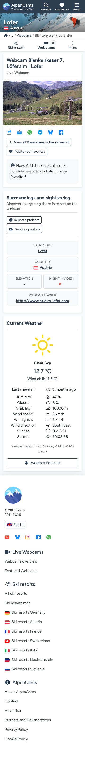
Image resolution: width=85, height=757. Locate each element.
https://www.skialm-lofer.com (42, 301)
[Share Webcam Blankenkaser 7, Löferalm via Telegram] (40, 132)
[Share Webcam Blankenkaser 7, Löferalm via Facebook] (61, 132)
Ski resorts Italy (24, 650)
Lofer (42, 251)
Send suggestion (27, 229)
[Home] (6, 36)
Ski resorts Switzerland (31, 640)
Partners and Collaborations (28, 720)
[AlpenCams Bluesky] (17, 537)
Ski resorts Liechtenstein (32, 659)
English (19, 525)
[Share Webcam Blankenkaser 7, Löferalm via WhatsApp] (29, 132)
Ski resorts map (17, 603)
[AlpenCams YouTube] (7, 537)
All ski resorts (16, 593)
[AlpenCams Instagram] (28, 537)
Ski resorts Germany (28, 612)
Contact (12, 701)
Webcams (24, 36)
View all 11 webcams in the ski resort (41, 142)
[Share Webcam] (9, 132)
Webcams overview (21, 561)
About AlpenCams (20, 691)
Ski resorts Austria (27, 622)
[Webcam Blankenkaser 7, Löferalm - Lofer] (42, 103)
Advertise (13, 710)
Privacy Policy (16, 729)
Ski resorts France (27, 631)
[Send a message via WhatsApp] (48, 537)
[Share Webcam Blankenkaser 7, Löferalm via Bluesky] (50, 132)
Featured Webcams (21, 571)
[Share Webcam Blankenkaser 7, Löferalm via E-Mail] (19, 132)
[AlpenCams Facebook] (38, 537)
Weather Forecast (46, 463)
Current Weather (25, 323)
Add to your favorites (29, 152)
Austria (46, 267)
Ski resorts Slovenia (28, 669)
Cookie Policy (16, 739)
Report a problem (26, 220)
